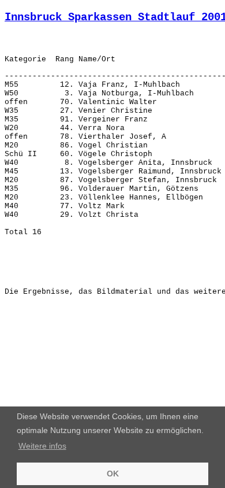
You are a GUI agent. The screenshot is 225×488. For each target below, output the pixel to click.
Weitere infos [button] (42, 445)
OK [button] (113, 473)
